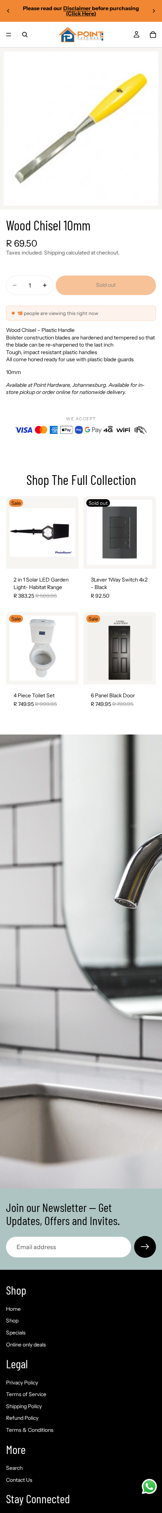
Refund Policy (22, 1418)
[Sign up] (145, 1247)
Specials (16, 1332)
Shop (12, 1321)
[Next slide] (153, 11)
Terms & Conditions (29, 1430)
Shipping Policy (24, 1406)
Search (14, 1468)
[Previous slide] (8, 11)
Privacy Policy (22, 1382)
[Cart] (153, 34)
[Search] (25, 34)
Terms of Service (26, 1394)
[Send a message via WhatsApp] (149, 1486)
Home (13, 1309)
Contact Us (19, 1480)
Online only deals (26, 1344)
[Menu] (8, 34)
